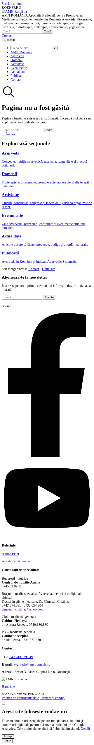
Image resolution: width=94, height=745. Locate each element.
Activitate (17, 64)
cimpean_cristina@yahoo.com (23, 609)
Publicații (16, 75)
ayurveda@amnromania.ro (32, 664)
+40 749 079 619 (21, 657)
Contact (7, 35)
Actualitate (17, 72)
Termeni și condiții (52, 698)
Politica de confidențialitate (20, 698)
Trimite (49, 297)
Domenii (16, 60)
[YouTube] (47, 537)
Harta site (48, 269)
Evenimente (18, 68)
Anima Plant (10, 554)
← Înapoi (8, 134)
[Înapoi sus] (3, 702)
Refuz (7, 741)
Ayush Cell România (16, 561)
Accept (7, 736)
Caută (47, 31)
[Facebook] (47, 456)
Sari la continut (12, 3)
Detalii (85, 728)
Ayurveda (17, 56)
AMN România (21, 52)
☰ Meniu (9, 40)
